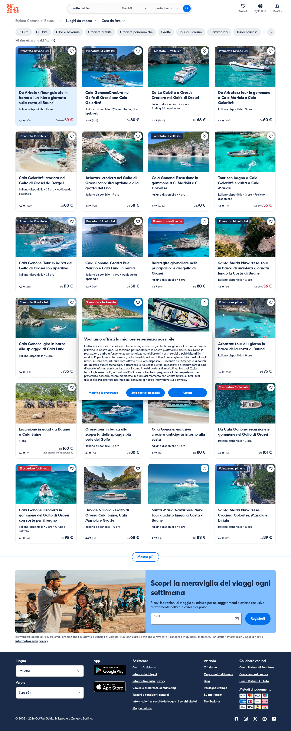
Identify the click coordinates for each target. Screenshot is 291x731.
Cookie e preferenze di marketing (154, 688)
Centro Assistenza (144, 667)
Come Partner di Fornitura (256, 667)
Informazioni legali (145, 674)
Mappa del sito (142, 708)
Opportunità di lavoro (218, 674)
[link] (46, 86)
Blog (207, 681)
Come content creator (253, 674)
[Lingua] (260, 6)
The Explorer (212, 701)
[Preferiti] (243, 6)
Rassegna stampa (215, 688)
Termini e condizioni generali (151, 695)
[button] (46, 86)
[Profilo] (277, 6)
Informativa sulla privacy (31, 641)
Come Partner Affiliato (254, 681)
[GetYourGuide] (13, 8)
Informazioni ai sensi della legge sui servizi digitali (165, 701)
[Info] (53, 40)
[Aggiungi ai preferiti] (72, 51)
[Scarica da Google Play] (110, 670)
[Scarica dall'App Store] (110, 687)
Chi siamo (210, 667)
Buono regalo (213, 695)
